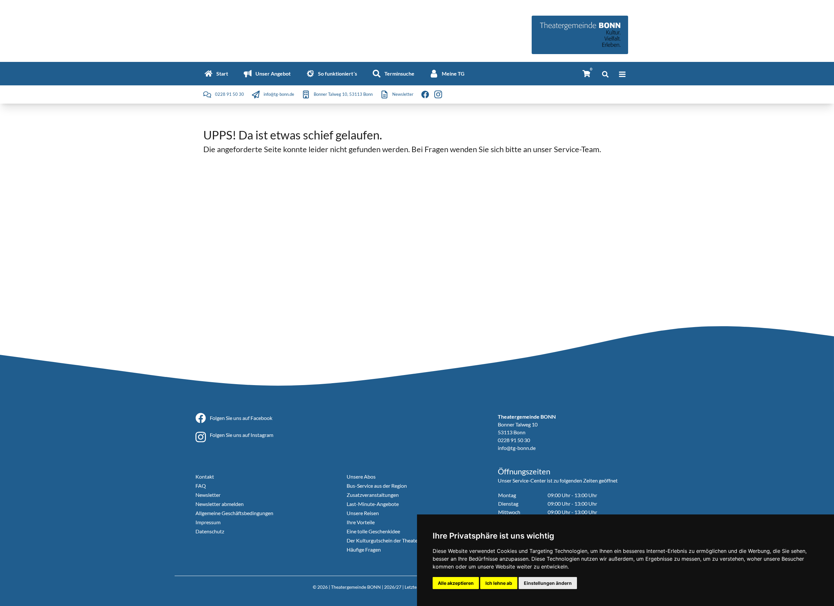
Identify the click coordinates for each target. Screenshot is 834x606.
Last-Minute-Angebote (373, 504)
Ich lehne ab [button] (498, 583)
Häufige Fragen (364, 549)
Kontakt (204, 476)
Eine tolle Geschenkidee (373, 531)
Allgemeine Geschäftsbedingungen (234, 513)
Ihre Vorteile (361, 522)
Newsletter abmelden (219, 504)
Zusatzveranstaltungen (373, 495)
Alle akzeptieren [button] (456, 583)
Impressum (208, 522)
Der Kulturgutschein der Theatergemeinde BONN (402, 540)
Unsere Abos (361, 476)
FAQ (200, 486)
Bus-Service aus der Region (377, 486)
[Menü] (622, 74)
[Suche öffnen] (605, 74)
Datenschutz (209, 531)
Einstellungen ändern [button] (548, 583)
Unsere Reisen (363, 513)
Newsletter (208, 495)
